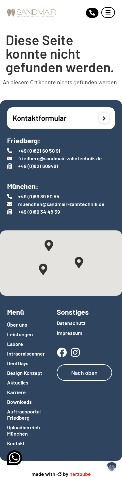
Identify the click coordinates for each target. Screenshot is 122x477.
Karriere (16, 392)
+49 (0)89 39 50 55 (38, 196)
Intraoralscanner (25, 353)
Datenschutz (71, 323)
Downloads (19, 402)
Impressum (69, 333)
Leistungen (20, 334)
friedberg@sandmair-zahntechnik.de (60, 158)
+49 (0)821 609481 (38, 166)
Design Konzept (24, 373)
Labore (15, 344)
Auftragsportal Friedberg (24, 414)
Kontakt (16, 443)
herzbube (80, 474)
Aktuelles (17, 382)
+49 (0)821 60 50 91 (39, 151)
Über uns (17, 324)
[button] (112, 467)
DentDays (17, 363)
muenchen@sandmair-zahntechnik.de (61, 204)
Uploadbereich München (23, 430)
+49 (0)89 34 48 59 (39, 212)
